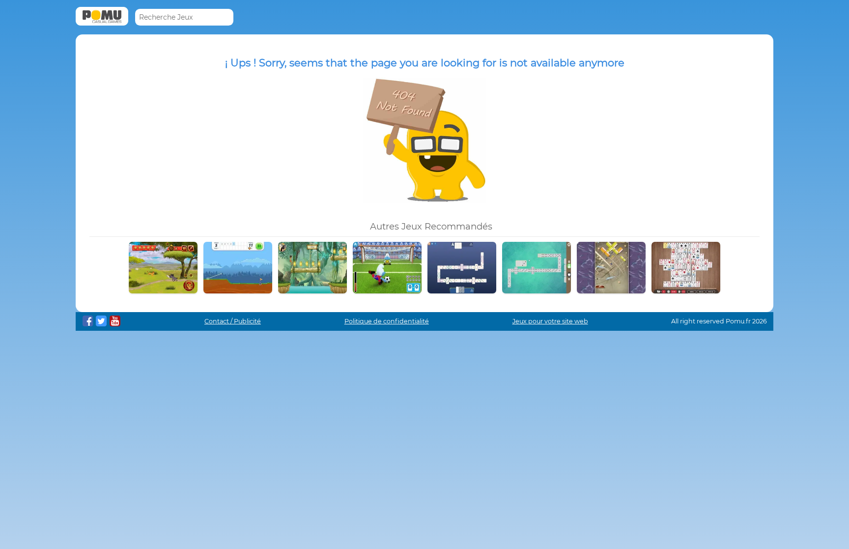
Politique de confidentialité (386, 321)
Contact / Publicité (232, 321)
